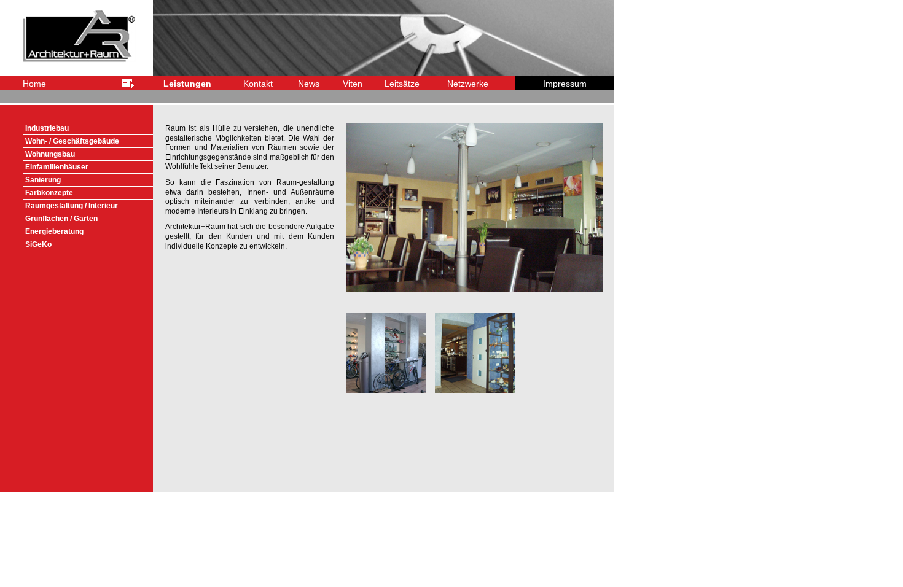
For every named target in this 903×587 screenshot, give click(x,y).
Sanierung (47, 180)
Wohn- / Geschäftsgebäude (76, 141)
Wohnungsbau (56, 154)
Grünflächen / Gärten (67, 218)
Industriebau (56, 128)
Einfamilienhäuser (61, 167)
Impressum (565, 83)
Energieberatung (58, 231)
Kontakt (258, 83)
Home (34, 83)
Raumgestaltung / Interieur (76, 205)
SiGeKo (43, 244)
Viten (352, 83)
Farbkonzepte (53, 193)
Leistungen (187, 83)
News (308, 83)
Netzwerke (468, 83)
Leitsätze (402, 83)
